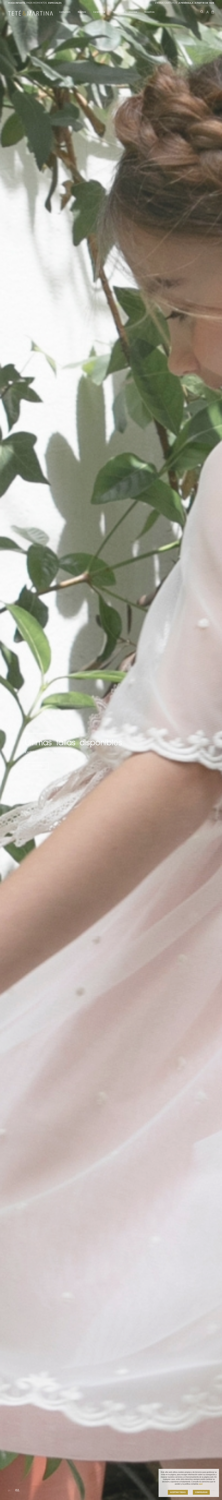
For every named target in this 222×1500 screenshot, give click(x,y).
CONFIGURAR (201, 1492)
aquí (200, 1484)
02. (18, 1490)
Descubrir (36, 766)
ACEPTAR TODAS (178, 1492)
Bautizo (82, 12)
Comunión (64, 12)
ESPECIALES (54, 3)
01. (10, 1490)
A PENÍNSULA (186, 3)
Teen (115, 12)
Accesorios (131, 12)
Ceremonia (99, 12)
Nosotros (149, 12)
